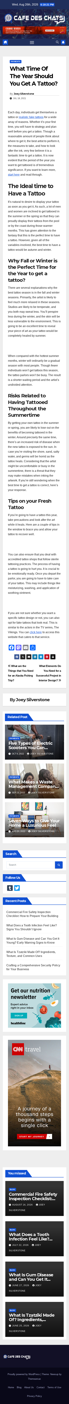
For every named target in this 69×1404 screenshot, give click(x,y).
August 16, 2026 (22, 1205)
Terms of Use (54, 1387)
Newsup (54, 1374)
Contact (41, 1387)
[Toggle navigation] (32, 42)
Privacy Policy (34, 1396)
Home (11, 1387)
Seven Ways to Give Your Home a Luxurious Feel (34, 823)
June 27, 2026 (21, 1285)
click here (36, 632)
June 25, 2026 (21, 1325)
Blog (12, 1189)
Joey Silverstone (24, 93)
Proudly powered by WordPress (24, 1374)
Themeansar (34, 1379)
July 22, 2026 (20, 1245)
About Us (29, 1387)
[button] (57, 42)
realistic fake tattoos (31, 117)
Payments (15, 62)
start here (14, 174)
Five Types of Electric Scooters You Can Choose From (30, 748)
